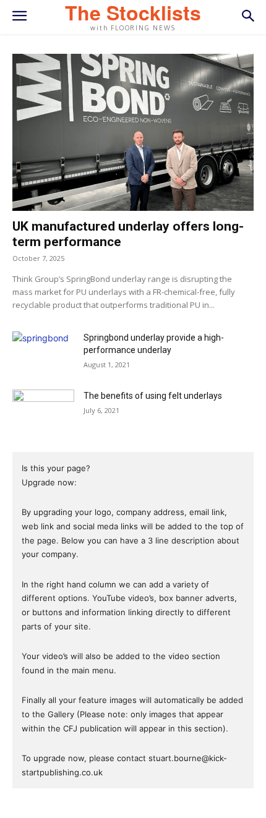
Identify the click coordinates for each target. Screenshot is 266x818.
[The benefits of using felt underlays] (43, 411)
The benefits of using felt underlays (153, 396)
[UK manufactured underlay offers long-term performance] (133, 132)
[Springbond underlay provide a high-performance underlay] (43, 352)
